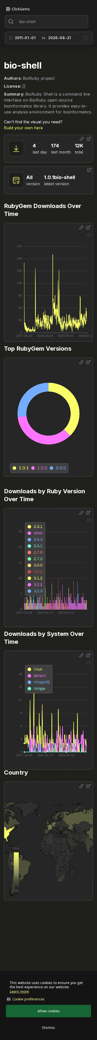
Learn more (19, 991)
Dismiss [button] (48, 1027)
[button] (48, 999)
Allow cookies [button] (49, 1011)
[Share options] (81, 138)
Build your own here (23, 127)
